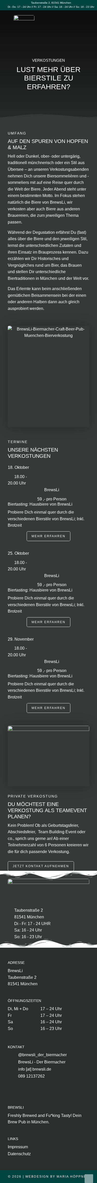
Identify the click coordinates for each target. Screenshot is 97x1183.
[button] (85, 25)
